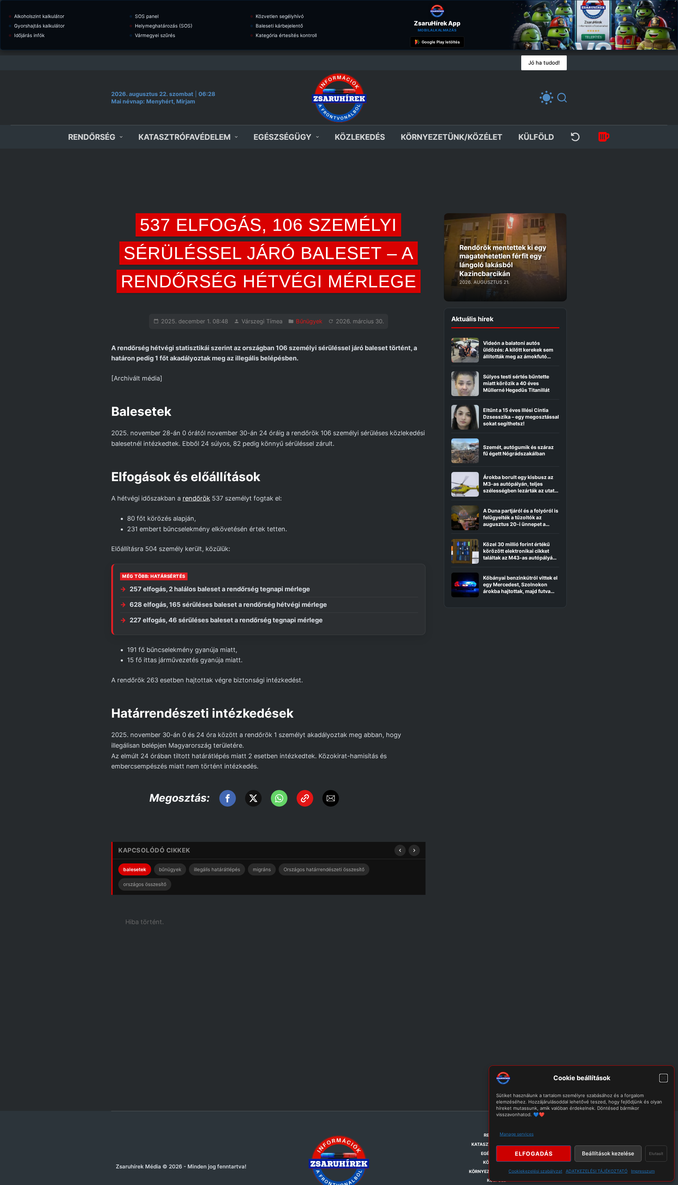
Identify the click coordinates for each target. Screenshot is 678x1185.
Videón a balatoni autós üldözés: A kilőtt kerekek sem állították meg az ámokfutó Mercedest (518, 353)
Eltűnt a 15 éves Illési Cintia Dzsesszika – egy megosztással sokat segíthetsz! (521, 416)
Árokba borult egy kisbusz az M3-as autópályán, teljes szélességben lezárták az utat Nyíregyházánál (518, 487)
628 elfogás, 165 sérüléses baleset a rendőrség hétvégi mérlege (228, 604)
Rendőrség (91, 137)
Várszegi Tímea (262, 321)
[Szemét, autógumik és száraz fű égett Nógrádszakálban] (465, 450)
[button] (663, 1078)
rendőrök (196, 498)
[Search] (562, 97)
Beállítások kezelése (608, 1153)
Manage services (517, 1134)
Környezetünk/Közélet (451, 137)
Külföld (536, 137)
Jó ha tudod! (544, 62)
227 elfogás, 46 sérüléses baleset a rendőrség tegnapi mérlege (226, 620)
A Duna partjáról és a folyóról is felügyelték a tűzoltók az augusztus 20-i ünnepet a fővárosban (520, 521)
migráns (262, 869)
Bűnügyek (309, 321)
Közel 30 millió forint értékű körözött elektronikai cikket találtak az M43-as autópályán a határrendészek (519, 554)
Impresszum (643, 1171)
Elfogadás (534, 1153)
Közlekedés (360, 137)
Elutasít (656, 1153)
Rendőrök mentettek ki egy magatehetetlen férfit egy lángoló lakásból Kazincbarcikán (502, 261)
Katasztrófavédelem (184, 137)
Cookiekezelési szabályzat (535, 1171)
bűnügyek (170, 869)
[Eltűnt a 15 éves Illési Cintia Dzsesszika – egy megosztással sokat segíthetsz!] (465, 417)
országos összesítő (144, 884)
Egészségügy (282, 137)
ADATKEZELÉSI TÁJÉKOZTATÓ (597, 1171)
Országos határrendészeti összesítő (324, 869)
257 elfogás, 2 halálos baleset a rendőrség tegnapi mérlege (220, 589)
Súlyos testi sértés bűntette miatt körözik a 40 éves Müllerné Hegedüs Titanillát (516, 383)
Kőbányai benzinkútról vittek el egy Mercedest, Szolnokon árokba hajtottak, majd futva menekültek (520, 588)
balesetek (134, 869)
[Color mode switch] (546, 97)
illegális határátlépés (217, 869)
